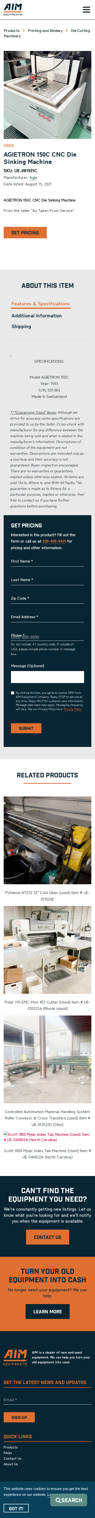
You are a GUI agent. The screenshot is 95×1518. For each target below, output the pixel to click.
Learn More (47, 1312)
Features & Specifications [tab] (40, 303)
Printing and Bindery (45, 30)
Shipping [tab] (21, 326)
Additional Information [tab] (36, 315)
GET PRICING (25, 233)
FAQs (8, 1452)
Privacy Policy (73, 709)
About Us (11, 1463)
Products (12, 30)
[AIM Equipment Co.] (11, 10)
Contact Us (47, 1238)
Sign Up (19, 1417)
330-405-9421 (54, 541)
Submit (26, 728)
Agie (33, 177)
